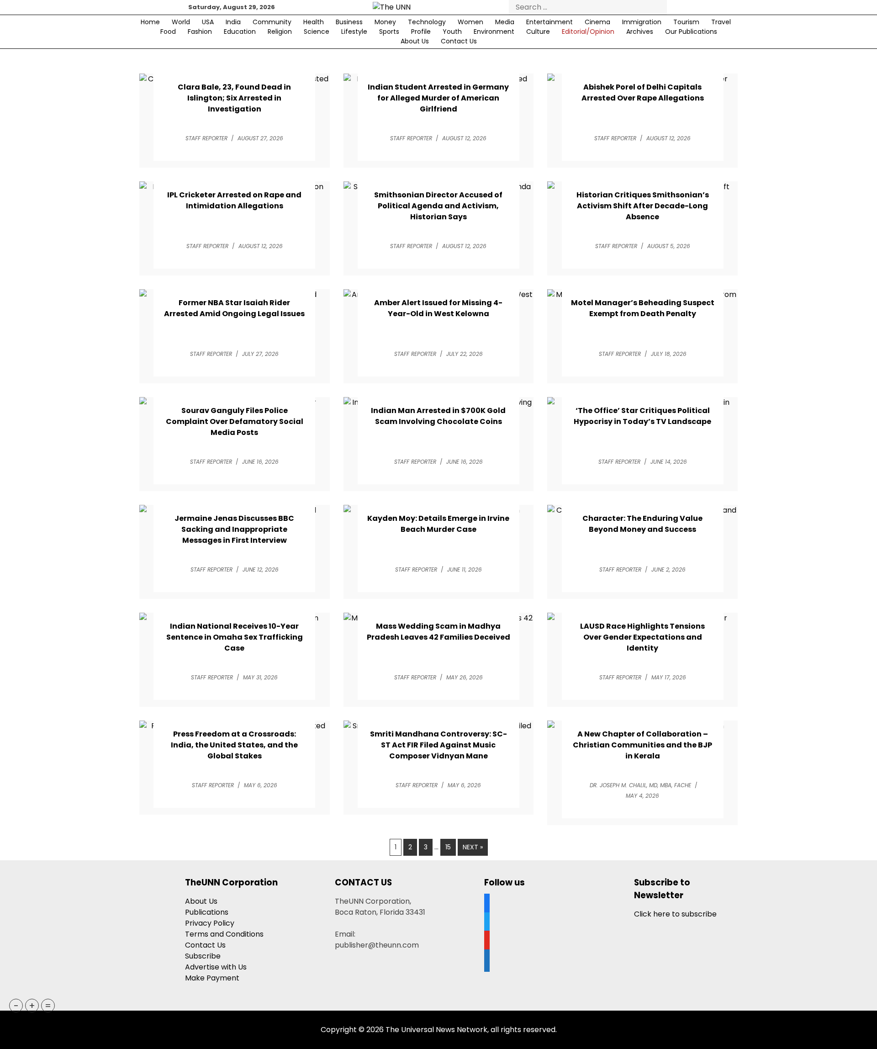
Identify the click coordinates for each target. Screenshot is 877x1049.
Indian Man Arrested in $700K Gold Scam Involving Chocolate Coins (438, 416)
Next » (473, 847)
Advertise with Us (216, 967)
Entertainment (549, 21)
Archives (639, 31)
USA (208, 21)
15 (448, 847)
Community (272, 21)
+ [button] (32, 1005)
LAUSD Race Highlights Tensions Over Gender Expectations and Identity (642, 637)
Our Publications (691, 31)
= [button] (48, 1005)
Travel (721, 21)
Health (313, 21)
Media (504, 21)
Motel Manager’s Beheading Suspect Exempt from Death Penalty (642, 308)
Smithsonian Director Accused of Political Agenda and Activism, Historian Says (438, 206)
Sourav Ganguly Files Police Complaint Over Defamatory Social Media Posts (234, 421)
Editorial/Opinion (588, 31)
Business (349, 21)
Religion (280, 31)
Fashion (200, 31)
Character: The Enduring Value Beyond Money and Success (642, 524)
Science (316, 31)
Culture (538, 31)
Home (150, 21)
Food (168, 31)
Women (470, 21)
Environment (494, 31)
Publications (206, 912)
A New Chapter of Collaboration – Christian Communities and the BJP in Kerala (642, 745)
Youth (452, 31)
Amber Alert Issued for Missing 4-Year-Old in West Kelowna (438, 308)
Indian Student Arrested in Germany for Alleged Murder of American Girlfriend (438, 98)
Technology (427, 21)
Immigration (641, 21)
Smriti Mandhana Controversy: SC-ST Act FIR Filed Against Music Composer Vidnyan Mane (438, 745)
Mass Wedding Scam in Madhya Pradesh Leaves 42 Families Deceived (438, 631)
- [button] (16, 1005)
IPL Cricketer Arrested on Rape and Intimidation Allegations (234, 200)
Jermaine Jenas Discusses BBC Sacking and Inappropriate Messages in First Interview (234, 529)
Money (385, 21)
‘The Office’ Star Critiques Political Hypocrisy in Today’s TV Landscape (642, 416)
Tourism (686, 21)
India (233, 21)
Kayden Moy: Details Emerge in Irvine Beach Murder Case (438, 524)
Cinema (597, 21)
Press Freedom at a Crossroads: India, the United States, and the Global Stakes (234, 745)
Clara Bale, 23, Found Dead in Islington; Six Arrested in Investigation (234, 98)
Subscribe (203, 956)
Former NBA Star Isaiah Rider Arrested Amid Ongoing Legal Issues (234, 308)
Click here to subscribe (675, 914)
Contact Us (459, 41)
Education (240, 31)
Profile (421, 31)
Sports (389, 31)
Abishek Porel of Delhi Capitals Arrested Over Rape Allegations (642, 92)
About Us (415, 41)
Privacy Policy (209, 923)
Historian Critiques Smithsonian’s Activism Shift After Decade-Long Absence (642, 206)
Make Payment (212, 978)
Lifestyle (354, 31)
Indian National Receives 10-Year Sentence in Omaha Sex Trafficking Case (234, 637)
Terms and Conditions (224, 934)
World (181, 21)
